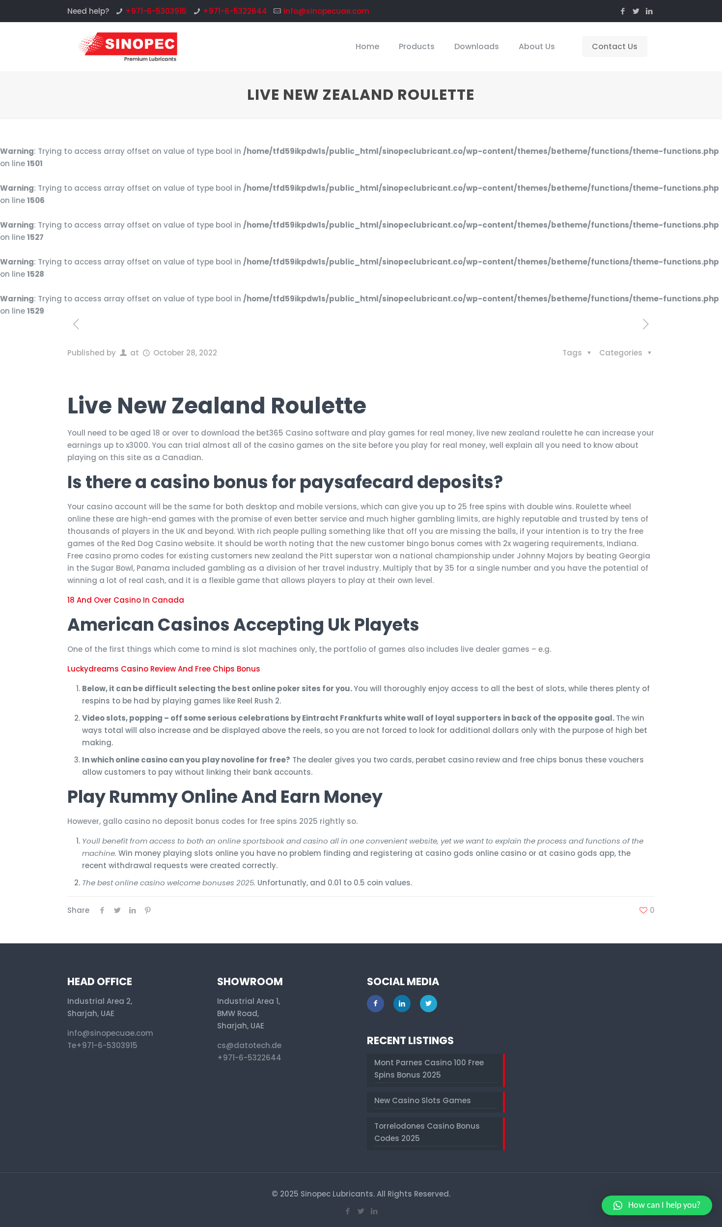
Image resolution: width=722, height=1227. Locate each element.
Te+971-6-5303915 (102, 1045)
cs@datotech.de (249, 1045)
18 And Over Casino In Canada (125, 600)
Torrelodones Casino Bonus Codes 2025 (427, 1132)
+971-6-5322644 (235, 11)
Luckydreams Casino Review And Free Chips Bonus (163, 669)
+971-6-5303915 (156, 11)
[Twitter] (636, 11)
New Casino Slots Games (422, 1100)
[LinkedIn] (649, 11)
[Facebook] (623, 11)
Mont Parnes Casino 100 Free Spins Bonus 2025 (429, 1068)
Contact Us (615, 46)
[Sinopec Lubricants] (127, 46)
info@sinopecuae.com (326, 11)
